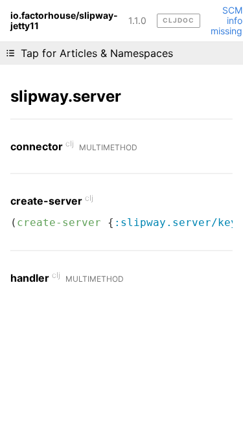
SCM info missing (226, 20)
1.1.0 (137, 21)
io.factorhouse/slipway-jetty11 (64, 20)
